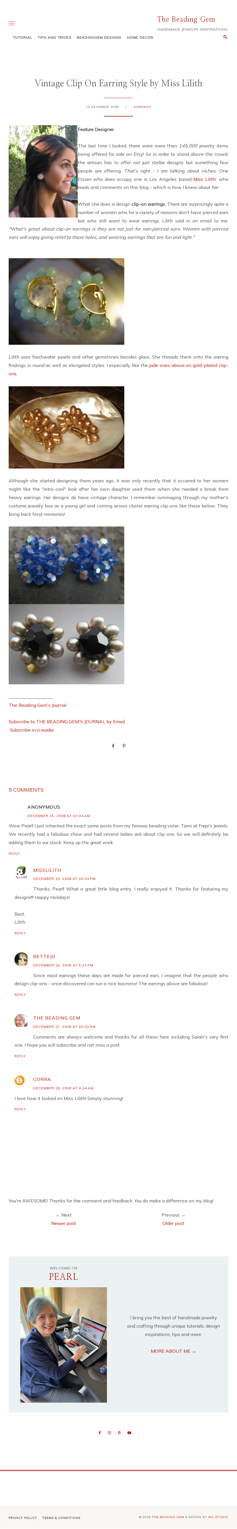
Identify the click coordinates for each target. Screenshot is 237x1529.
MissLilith (47, 870)
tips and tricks (54, 37)
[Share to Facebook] (113, 745)
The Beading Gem (186, 19)
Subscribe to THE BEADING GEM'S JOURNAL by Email (67, 721)
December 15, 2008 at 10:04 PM (64, 878)
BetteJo (44, 956)
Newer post (63, 1223)
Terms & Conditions (61, 1518)
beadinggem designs (99, 37)
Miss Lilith (204, 179)
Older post (173, 1223)
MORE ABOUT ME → (173, 1351)
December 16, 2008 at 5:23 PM (63, 965)
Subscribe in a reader (32, 730)
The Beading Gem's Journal (37, 705)
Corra (42, 1079)
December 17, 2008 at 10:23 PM (64, 1026)
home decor (140, 37)
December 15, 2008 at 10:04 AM (58, 816)
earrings (142, 107)
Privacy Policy (23, 1518)
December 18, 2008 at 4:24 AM (63, 1088)
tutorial (22, 37)
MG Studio (218, 1517)
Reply (14, 854)
